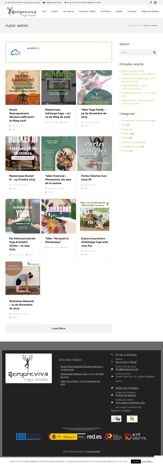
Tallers (125, 138)
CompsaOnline (93, 451)
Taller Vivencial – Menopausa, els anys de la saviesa (58, 179)
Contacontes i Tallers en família (137, 120)
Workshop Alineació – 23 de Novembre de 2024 (21, 305)
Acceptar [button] (135, 461)
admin (14, 129)
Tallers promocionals (132, 142)
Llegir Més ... (147, 461)
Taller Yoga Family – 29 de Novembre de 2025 (94, 113)
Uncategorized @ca (131, 146)
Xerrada (125, 151)
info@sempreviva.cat (54, 2)
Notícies (126, 133)
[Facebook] (150, 2)
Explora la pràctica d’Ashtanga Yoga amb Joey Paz (94, 242)
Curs (124, 125)
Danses (125, 129)
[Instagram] (155, 2)
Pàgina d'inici (134, 25)
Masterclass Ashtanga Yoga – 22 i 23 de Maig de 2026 (58, 113)
